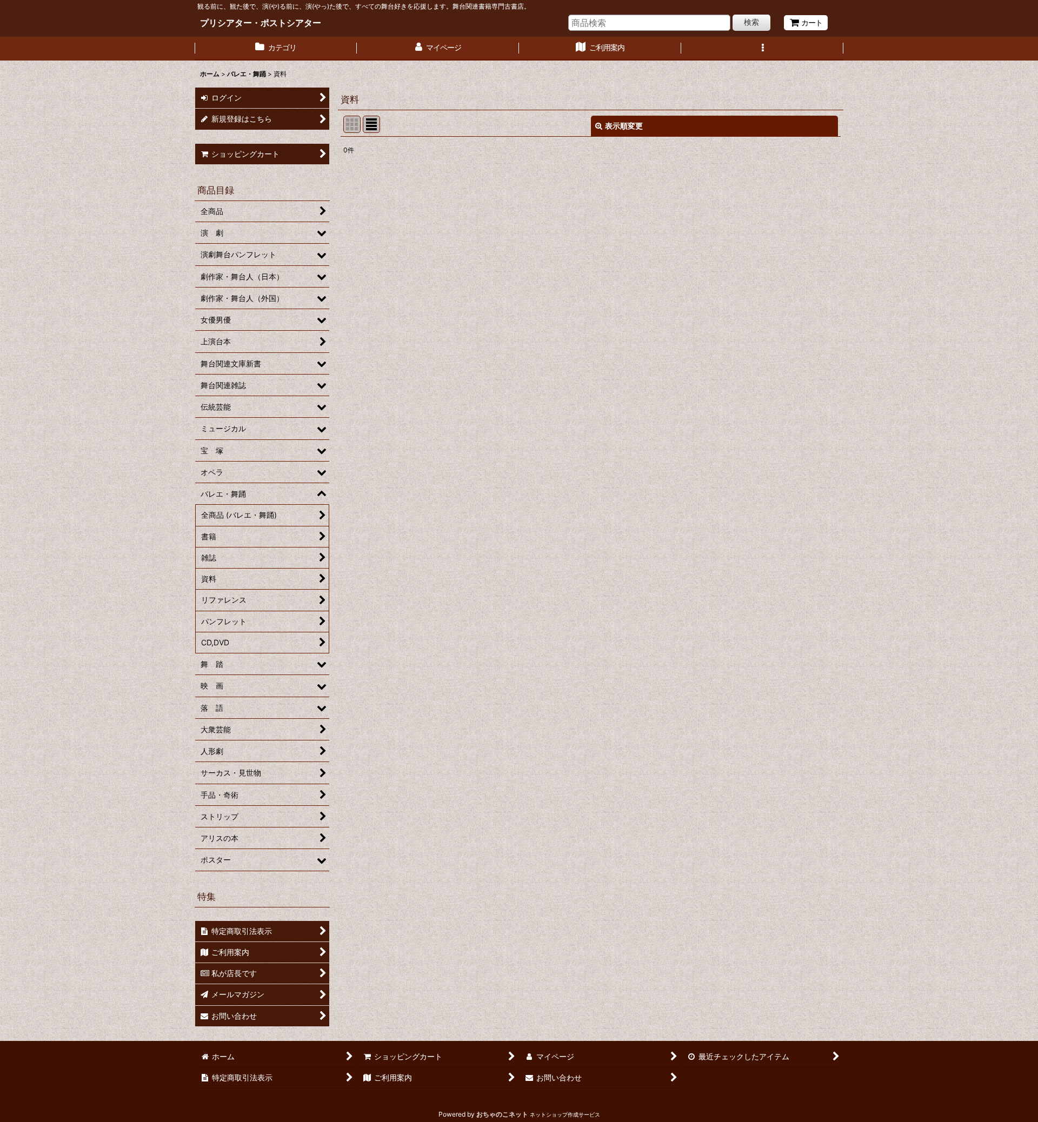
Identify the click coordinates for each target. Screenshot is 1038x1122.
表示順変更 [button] (624, 125)
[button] (762, 49)
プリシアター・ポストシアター (260, 22)
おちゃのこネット (502, 1114)
